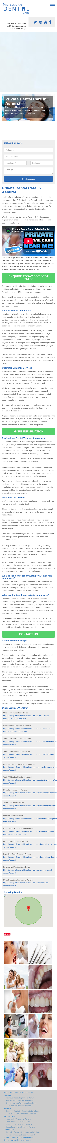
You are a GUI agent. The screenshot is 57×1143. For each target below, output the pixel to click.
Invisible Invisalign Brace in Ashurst (20, 1135)
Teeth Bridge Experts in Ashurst (19, 1124)
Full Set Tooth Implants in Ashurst (20, 1100)
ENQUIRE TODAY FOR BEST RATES (28, 278)
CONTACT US (28, 634)
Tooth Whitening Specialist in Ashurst (21, 1114)
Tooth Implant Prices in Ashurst (18, 1106)
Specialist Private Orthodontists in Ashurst (23, 1132)
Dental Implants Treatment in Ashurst (21, 1103)
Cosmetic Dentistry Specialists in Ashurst (23, 1111)
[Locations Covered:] (3, 4)
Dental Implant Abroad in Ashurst (17, 1140)
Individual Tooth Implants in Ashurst (20, 1098)
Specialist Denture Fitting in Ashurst (20, 1127)
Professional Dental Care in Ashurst (18, 1092)
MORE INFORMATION (28, 431)
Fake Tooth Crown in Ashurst (18, 1122)
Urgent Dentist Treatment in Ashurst (19, 1137)
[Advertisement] (28, 61)
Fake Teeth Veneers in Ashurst (18, 1119)
